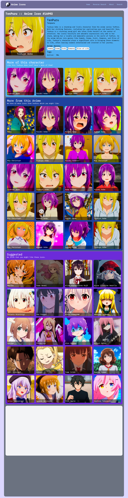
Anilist (50, 55)
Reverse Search (99, 4)
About (111, 4)
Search (119, 4)
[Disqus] (64, 430)
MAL (57, 55)
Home (88, 4)
